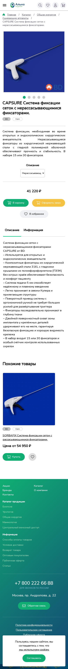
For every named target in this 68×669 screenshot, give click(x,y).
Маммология (10, 522)
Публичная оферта (13, 560)
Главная (11, 14)
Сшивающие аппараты (15, 18)
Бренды (7, 490)
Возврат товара (12, 550)
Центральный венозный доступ (21, 527)
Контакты (8, 494)
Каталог (26, 14)
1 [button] (25, 97)
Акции (6, 486)
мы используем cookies (34, 650)
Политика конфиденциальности (34, 625)
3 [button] (34, 97)
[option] (34, 61)
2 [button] (30, 97)
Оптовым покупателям (16, 555)
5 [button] (44, 97)
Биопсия (7, 506)
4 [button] (39, 97)
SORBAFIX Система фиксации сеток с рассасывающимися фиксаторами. (27, 437)
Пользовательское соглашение (34, 630)
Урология (8, 512)
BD (6, 119)
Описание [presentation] (12, 230)
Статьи (7, 565)
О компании (41, 490)
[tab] (12, 230)
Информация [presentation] (33, 230)
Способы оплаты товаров (17, 539)
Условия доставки (13, 545)
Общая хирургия (46, 14)
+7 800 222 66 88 (34, 583)
